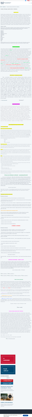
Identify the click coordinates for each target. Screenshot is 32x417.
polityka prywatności (6, 416)
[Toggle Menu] (29, 3)
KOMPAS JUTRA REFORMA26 (7, 402)
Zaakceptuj (25, 415)
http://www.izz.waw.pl (4, 100)
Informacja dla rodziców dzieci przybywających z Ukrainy (7, 387)
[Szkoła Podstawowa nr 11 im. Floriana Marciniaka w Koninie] (6, 3)
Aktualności (4, 6)
